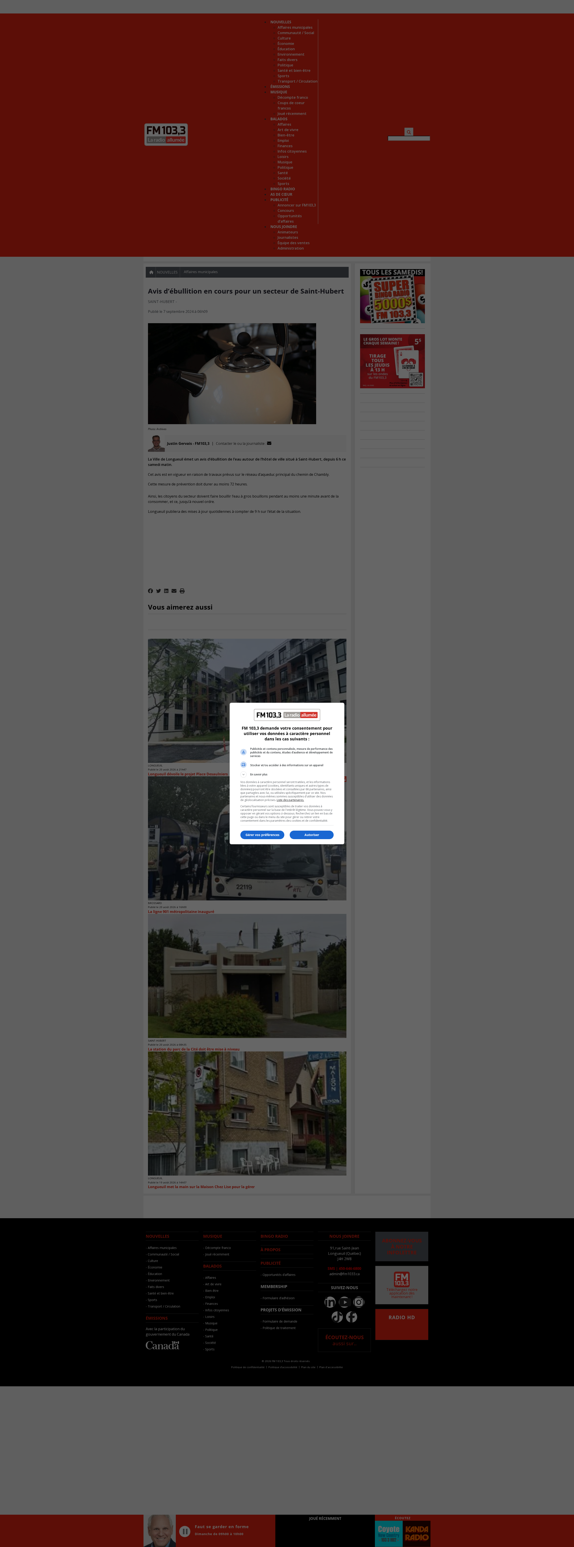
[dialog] (287, 773)
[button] (287, 774)
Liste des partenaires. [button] (290, 800)
